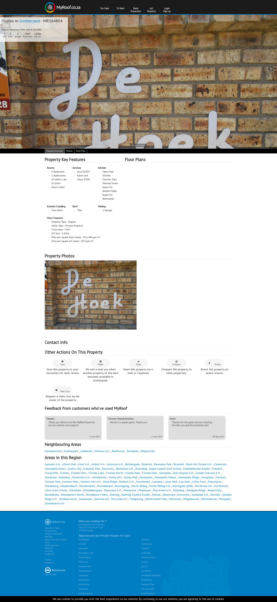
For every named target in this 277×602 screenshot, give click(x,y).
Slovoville (183, 494)
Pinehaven (144, 490)
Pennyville (130, 490)
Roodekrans (52, 494)
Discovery (108, 468)
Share (138, 364)
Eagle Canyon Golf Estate (165, 468)
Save (62, 364)
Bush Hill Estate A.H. (199, 464)
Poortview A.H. (162, 490)
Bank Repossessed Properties (92, 524)
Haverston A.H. (81, 477)
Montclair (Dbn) (148, 557)
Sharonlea (169, 494)
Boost (217, 364)
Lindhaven (86, 451)
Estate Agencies (52, 545)
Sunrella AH (101, 499)
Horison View (70, 481)
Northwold (221, 486)
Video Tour (65, 391)
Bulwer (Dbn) (84, 557)
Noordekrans (105, 486)
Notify (100, 364)
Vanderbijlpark (85, 571)
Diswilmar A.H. (124, 468)
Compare (176, 364)
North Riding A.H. (159, 486)
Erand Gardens (148, 593)
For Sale (105, 8)
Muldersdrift (87, 486)
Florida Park (132, 473)
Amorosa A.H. (115, 464)
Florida (64, 473)
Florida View (149, 473)
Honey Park (130, 477)
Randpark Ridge (196, 490)
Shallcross (83, 562)
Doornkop (141, 468)
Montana (145, 539)
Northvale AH (203, 486)
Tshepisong (136, 499)
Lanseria (157, 481)
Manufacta (214, 481)
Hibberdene (84, 580)
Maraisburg (51, 486)
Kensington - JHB (86, 553)
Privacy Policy (51, 531)
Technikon (132, 451)
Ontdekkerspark (92, 490)
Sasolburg (146, 571)
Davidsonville (53, 451)
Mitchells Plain (148, 584)
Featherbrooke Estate (196, 468)
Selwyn (156, 494)
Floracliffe (51, 473)
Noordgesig (122, 486)
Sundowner (85, 499)
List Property (151, 10)
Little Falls (199, 481)
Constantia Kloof (55, 468)
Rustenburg (146, 580)
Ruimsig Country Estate (136, 494)
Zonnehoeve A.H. (55, 503)
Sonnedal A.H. (200, 494)
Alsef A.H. (83, 464)
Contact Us (50, 554)
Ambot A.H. (98, 464)
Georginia (165, 473)
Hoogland (207, 477)
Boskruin (147, 464)
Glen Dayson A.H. (183, 473)
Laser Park (170, 481)
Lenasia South (147, 589)
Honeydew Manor (165, 477)
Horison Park (52, 481)
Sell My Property (86, 530)
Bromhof (178, 464)
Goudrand (51, 477)
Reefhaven (118, 451)
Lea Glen (184, 481)
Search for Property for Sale (91, 527)
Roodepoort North (72, 494)
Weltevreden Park (156, 499)
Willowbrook (209, 499)
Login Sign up (167, 10)
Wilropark (224, 499)
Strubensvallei (68, 499)
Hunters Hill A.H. (90, 481)
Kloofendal (143, 481)
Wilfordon (175, 499)
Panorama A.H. (113, 490)
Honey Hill (115, 477)
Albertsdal (83, 589)
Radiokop (178, 490)
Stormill (215, 494)
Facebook (49, 562)
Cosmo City (74, 468)
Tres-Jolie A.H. (119, 499)
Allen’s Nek (69, 464)
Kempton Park (85, 566)
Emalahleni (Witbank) (151, 575)
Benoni (144, 566)
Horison (220, 477)
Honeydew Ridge (188, 477)
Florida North (114, 473)
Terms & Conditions (54, 533)
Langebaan (83, 575)
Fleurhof (217, 468)
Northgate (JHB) (182, 486)
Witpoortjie (148, 451)
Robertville (214, 490)
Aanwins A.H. (52, 464)
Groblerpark (29, 20)
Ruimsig (114, 494)
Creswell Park (91, 468)
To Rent (120, 8)
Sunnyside (83, 548)
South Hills (146, 553)
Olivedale (75, 490)
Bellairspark (132, 464)
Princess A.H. (102, 451)
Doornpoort (84, 539)
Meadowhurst (68, 486)
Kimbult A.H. (126, 481)
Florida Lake (96, 473)
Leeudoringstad (85, 593)
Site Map (48, 536)
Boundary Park (162, 464)
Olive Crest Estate (56, 490)
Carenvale (220, 464)
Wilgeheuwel (191, 499)
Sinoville (82, 544)
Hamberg (64, 477)
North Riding (139, 486)
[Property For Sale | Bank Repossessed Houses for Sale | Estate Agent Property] (63, 6)
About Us (49, 548)
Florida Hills (78, 473)
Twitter (48, 559)
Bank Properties (136, 10)
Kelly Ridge (110, 481)
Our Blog (49, 551)
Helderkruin (99, 477)
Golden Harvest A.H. (208, 473)
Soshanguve (146, 544)
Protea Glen (84, 584)
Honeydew (145, 477)
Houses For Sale (52, 528)
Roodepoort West (97, 494)
